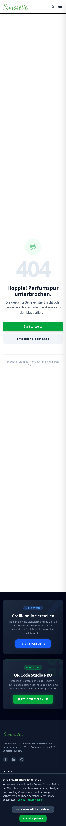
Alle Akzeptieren (33, 818)
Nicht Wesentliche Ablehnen (33, 809)
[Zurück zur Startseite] (15, 6)
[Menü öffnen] (60, 6)
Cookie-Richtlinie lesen (30, 799)
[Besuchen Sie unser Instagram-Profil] (21, 759)
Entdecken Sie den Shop (33, 339)
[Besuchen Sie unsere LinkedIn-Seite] (13, 759)
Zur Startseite (33, 326)
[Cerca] (53, 6)
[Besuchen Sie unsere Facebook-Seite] (5, 759)
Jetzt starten (31, 643)
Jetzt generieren (30, 699)
